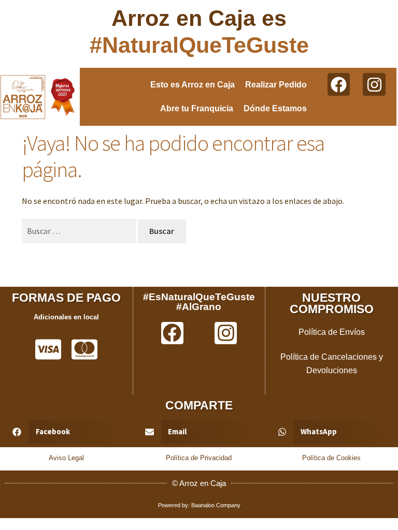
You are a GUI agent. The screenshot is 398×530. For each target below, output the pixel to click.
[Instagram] (374, 84)
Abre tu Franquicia (196, 108)
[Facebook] (339, 84)
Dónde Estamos (275, 108)
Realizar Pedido (276, 84)
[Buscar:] (80, 231)
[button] (66, 432)
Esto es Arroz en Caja (192, 84)
